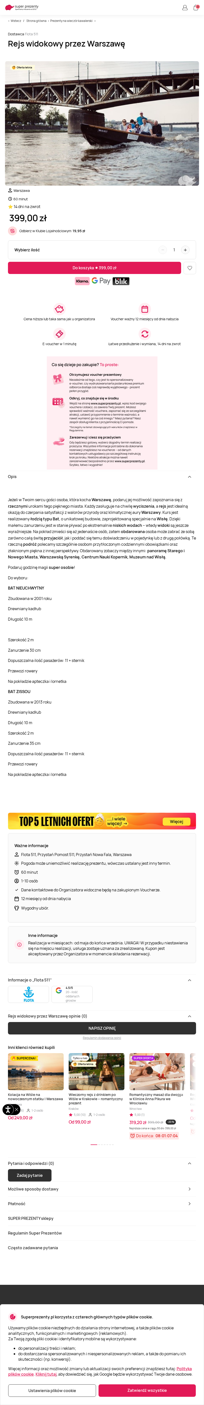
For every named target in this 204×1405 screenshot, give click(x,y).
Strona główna (36, 21)
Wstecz (16, 21)
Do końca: (145, 1135)
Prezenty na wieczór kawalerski (71, 21)
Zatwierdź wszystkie (147, 1390)
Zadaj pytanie (30, 1175)
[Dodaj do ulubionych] (190, 268)
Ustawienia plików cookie (52, 1390)
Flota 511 (31, 34)
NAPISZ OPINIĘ (102, 1028)
